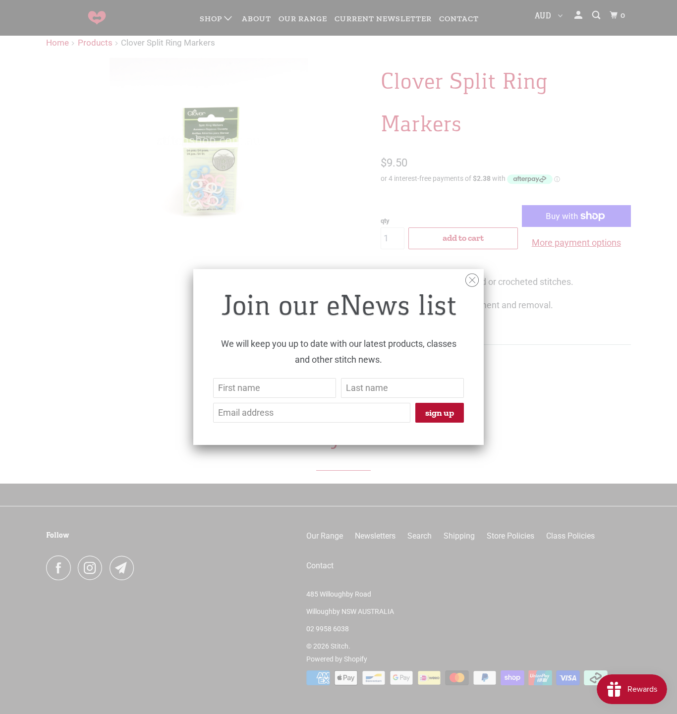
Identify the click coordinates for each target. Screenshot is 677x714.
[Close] (472, 278)
